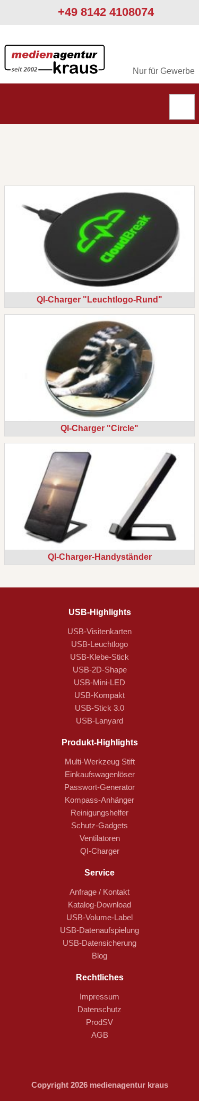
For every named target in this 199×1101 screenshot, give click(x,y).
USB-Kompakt (99, 695)
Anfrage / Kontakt (99, 891)
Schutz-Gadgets (99, 825)
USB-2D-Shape (100, 669)
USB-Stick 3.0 (99, 707)
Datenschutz (99, 1009)
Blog (99, 955)
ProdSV (99, 1022)
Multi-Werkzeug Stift (100, 761)
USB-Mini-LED (99, 682)
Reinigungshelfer (99, 812)
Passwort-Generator (99, 787)
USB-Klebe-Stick (99, 656)
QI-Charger (99, 850)
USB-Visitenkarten (99, 631)
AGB (99, 1034)
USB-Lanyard (99, 720)
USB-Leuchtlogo (99, 644)
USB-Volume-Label (99, 917)
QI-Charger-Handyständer (100, 556)
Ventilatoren (100, 838)
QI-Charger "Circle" (99, 428)
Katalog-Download (99, 904)
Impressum (99, 996)
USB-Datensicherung (99, 942)
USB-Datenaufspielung (99, 930)
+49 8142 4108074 (104, 12)
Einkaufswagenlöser (100, 774)
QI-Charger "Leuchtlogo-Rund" (99, 299)
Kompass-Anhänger (99, 799)
